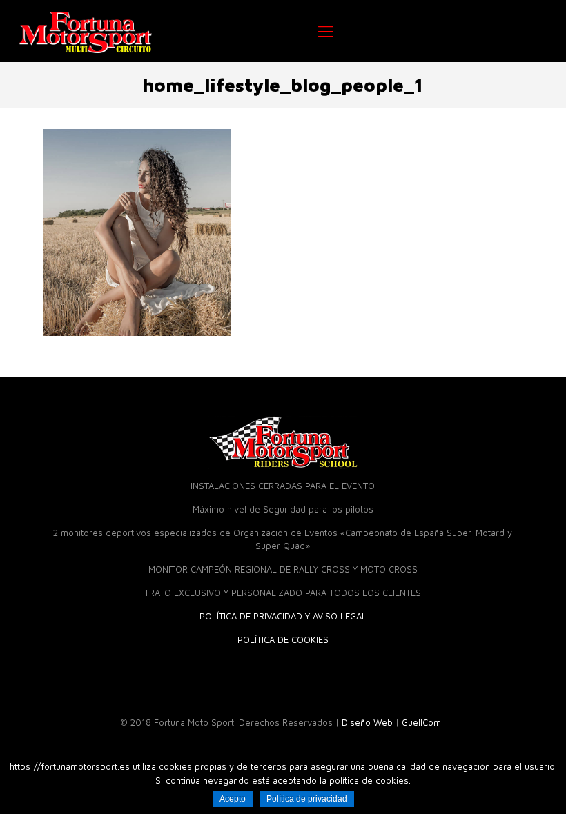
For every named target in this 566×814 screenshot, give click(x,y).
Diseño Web (367, 722)
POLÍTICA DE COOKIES (283, 639)
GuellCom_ (424, 722)
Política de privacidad (306, 799)
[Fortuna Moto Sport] (85, 31)
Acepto (232, 799)
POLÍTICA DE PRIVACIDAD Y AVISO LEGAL (283, 616)
